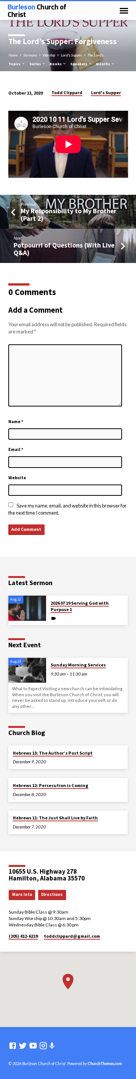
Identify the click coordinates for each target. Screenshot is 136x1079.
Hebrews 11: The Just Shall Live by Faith (55, 818)
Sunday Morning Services (78, 665)
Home (13, 55)
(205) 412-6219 (23, 936)
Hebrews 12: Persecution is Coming (50, 785)
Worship (49, 55)
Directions (52, 894)
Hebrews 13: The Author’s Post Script (53, 753)
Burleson (37, 10)
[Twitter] (23, 1045)
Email (15, 449)
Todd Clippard (66, 92)
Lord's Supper (71, 55)
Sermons (30, 55)
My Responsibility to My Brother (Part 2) (68, 214)
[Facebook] (12, 1045)
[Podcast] (52, 1046)
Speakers (79, 63)
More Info (22, 894)
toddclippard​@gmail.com (72, 936)
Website (17, 477)
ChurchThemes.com (105, 1063)
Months (103, 63)
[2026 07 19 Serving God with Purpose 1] (27, 608)
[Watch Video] (53, 618)
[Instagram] (43, 1045)
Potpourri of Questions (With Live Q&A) (64, 249)
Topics (14, 63)
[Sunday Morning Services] (27, 670)
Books (55, 63)
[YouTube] (33, 1045)
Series (35, 63)
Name (15, 421)
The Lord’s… (97, 55)
